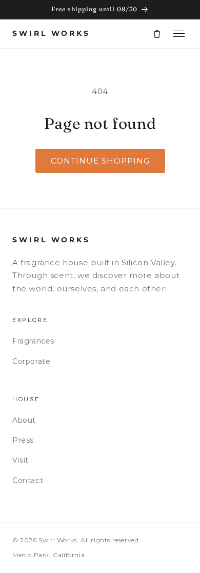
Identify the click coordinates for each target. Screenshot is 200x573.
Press (23, 440)
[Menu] (179, 34)
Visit (20, 460)
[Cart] (157, 34)
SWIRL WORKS (51, 33)
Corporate (31, 361)
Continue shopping (100, 161)
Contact (27, 480)
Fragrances (33, 341)
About (24, 420)
